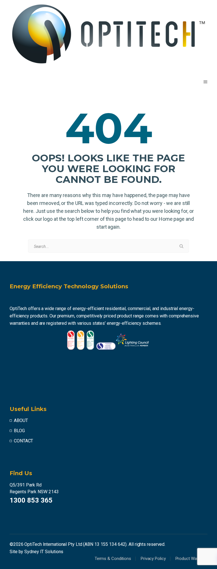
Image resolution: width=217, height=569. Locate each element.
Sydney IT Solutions (43, 551)
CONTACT (23, 440)
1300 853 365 (31, 500)
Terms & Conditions (113, 558)
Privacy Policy (153, 558)
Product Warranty (191, 558)
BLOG (19, 430)
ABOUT (21, 420)
